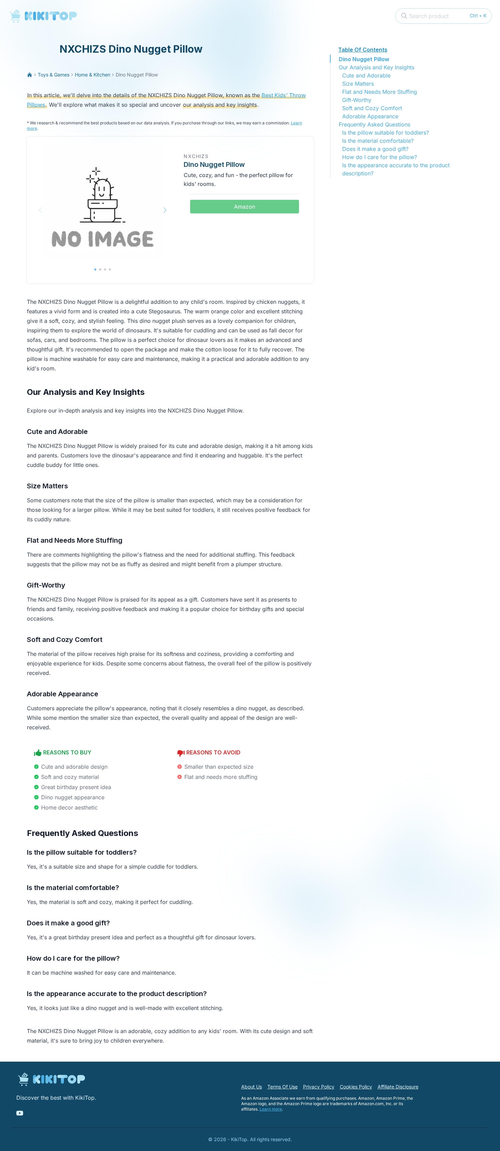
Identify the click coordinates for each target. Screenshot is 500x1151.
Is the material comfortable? (378, 140)
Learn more (271, 1109)
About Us (251, 1086)
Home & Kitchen (92, 74)
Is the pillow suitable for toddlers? (385, 132)
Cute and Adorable (366, 75)
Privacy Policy (318, 1086)
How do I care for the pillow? (379, 157)
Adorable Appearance (370, 116)
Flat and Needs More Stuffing (379, 91)
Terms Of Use (282, 1086)
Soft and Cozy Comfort (372, 108)
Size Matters (358, 83)
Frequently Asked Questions (374, 124)
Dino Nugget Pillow (364, 59)
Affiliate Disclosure (398, 1086)
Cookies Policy (356, 1086)
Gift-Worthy (356, 100)
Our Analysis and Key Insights (376, 67)
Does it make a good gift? (375, 148)
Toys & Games (53, 74)
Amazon (244, 206)
